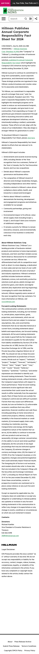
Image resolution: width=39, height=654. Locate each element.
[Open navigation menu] (4, 19)
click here (31, 138)
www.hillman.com (8, 302)
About (10, 642)
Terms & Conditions (29, 646)
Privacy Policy (29, 650)
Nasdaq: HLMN (13, 52)
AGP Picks (5, 3)
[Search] (25, 18)
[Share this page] (36, 19)
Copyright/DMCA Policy (13, 650)
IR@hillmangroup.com (10, 536)
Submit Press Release (11, 646)
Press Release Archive (22, 642)
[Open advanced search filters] (30, 18)
